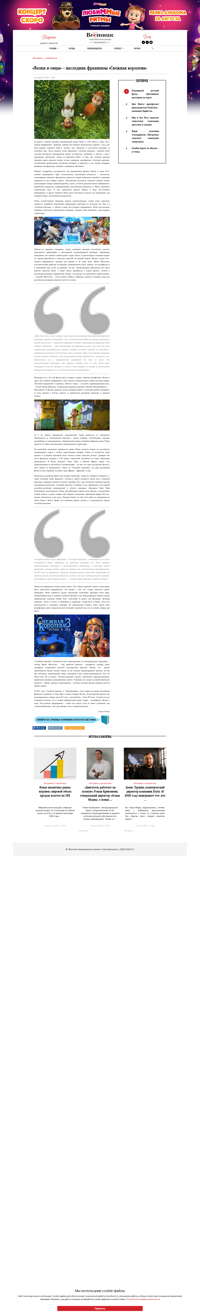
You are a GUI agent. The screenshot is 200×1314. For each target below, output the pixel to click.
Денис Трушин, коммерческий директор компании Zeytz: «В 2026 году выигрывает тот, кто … (145, 793)
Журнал (137, 49)
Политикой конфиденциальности (143, 1299)
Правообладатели (94, 49)
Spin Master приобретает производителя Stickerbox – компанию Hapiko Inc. (145, 107)
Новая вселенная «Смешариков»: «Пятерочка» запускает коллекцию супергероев (145, 136)
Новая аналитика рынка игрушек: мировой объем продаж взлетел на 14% (55, 791)
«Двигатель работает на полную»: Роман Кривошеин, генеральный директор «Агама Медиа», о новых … (100, 793)
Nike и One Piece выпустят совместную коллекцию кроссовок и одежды (145, 121)
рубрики (52, 49)
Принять (100, 1308)
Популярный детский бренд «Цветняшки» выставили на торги (145, 94)
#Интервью (83, 830)
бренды (72, 49)
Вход (147, 37)
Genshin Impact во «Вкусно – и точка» (145, 150)
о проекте (117, 49)
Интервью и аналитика (45, 58)
